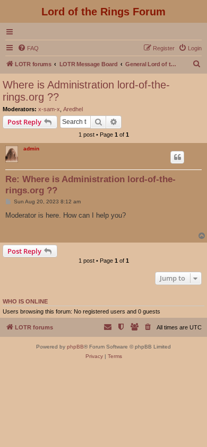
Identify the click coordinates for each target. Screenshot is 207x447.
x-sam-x (49, 109)
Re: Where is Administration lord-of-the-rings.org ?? (90, 184)
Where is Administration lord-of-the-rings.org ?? (86, 91)
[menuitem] (28, 48)
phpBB (75, 347)
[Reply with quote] (177, 157)
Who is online (25, 301)
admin (31, 148)
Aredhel (73, 109)
